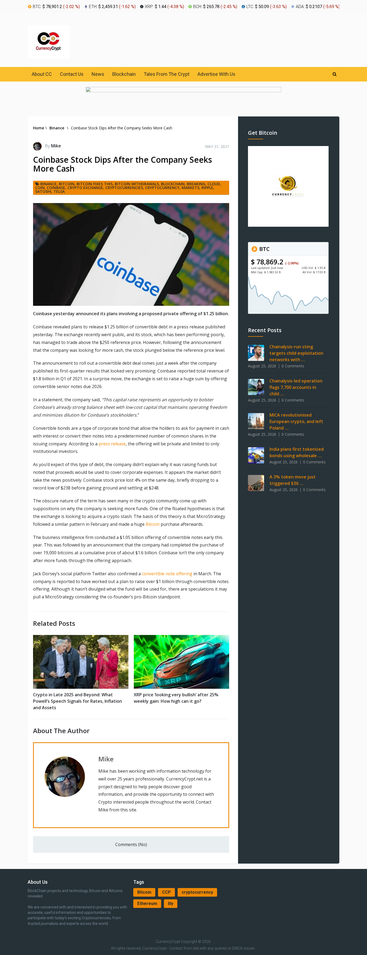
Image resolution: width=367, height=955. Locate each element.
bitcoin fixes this (95, 183)
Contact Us (72, 74)
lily (170, 903)
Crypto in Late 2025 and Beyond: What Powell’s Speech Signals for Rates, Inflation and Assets (77, 701)
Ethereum (147, 903)
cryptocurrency (197, 892)
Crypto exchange (85, 187)
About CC (42, 74)
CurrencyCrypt (168, 941)
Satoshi (43, 191)
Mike (56, 146)
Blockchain (124, 74)
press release (112, 444)
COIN (40, 187)
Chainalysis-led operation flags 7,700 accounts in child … (295, 387)
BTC (264, 249)
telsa (59, 191)
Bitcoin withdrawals (137, 183)
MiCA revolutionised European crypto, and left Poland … (296, 421)
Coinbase (56, 187)
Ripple (207, 187)
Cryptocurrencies (124, 187)
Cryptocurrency (162, 187)
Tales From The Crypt (166, 74)
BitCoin (66, 183)
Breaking (196, 183)
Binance (48, 183)
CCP (166, 892)
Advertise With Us (216, 74)
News (98, 74)
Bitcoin (153, 524)
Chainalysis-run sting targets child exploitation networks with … (296, 353)
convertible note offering (167, 574)
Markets (190, 187)
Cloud (213, 183)
